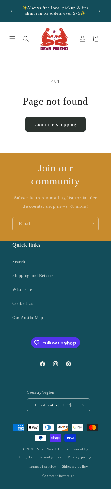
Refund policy (50, 457)
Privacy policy (80, 457)
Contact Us (22, 303)
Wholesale (22, 289)
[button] (12, 38)
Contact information (58, 476)
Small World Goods (52, 449)
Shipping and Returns (33, 275)
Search (18, 261)
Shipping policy (75, 466)
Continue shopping (55, 124)
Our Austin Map (27, 317)
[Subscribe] (91, 224)
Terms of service (42, 466)
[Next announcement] (99, 11)
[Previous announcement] (11, 11)
